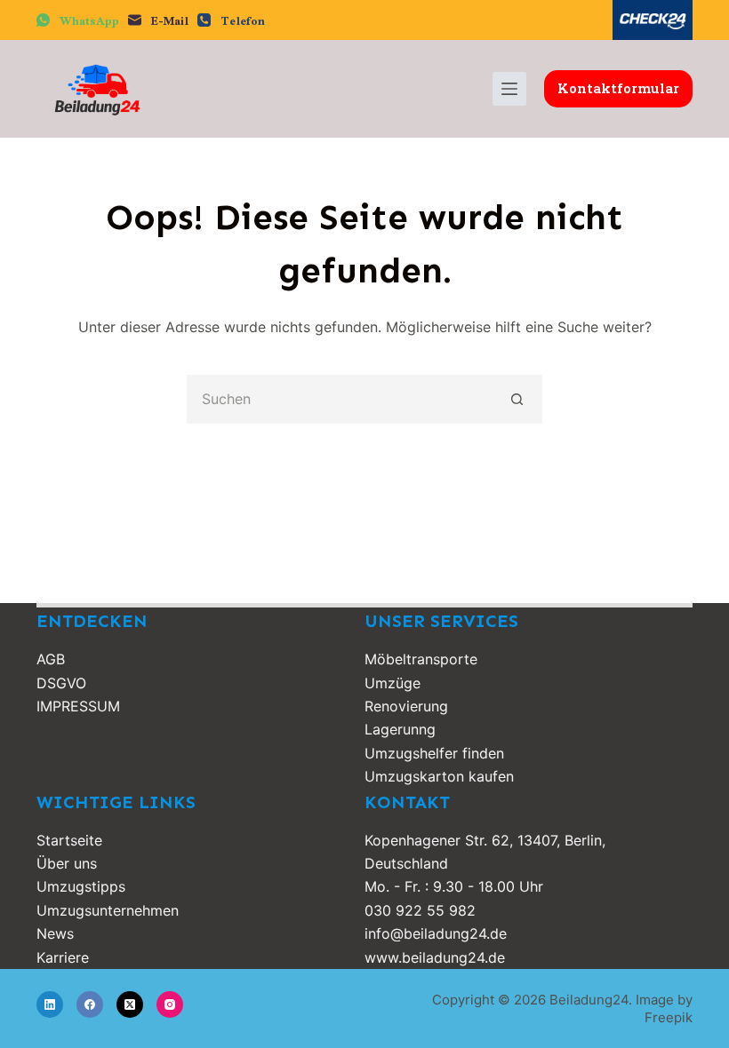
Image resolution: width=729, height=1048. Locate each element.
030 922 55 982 (420, 910)
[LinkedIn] (49, 1004)
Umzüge (392, 683)
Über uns (66, 863)
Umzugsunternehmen (107, 910)
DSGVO (61, 683)
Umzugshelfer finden (434, 753)
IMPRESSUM (78, 706)
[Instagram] (169, 1004)
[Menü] (509, 89)
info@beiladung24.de (435, 933)
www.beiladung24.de (434, 957)
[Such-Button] (517, 399)
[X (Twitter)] (129, 1004)
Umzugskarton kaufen (439, 776)
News (55, 933)
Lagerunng (400, 729)
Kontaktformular (618, 88)
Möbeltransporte (420, 659)
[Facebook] (89, 1004)
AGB (50, 659)
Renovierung (406, 706)
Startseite (69, 840)
